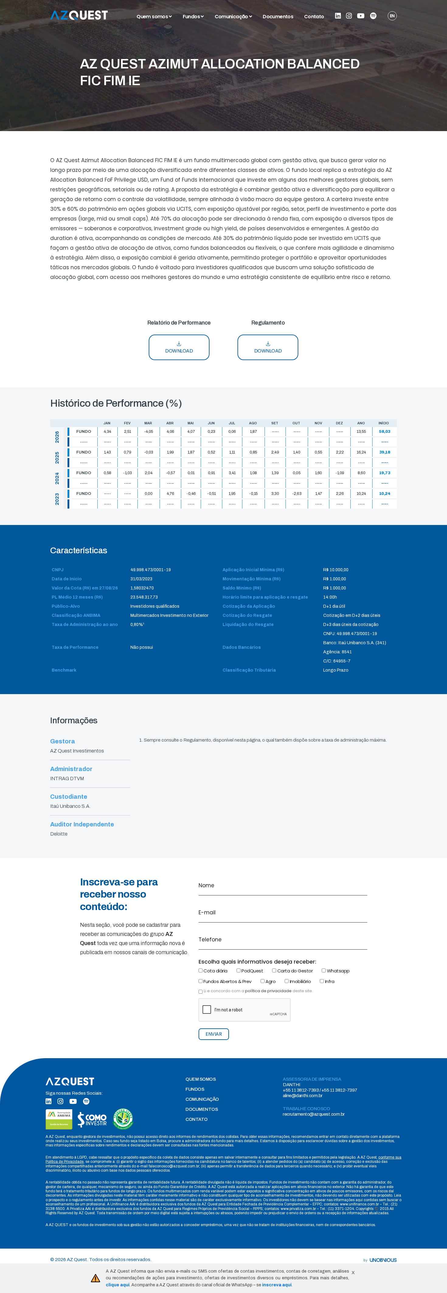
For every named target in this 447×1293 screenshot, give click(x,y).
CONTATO (196, 1119)
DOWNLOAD (179, 350)
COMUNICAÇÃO (202, 1099)
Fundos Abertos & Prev (227, 981)
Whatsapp (338, 971)
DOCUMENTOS (201, 1109)
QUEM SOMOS (200, 1079)
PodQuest (252, 971)
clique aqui (118, 1285)
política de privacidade (268, 991)
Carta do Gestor (294, 971)
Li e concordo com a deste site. (258, 991)
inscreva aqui (277, 1285)
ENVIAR (214, 1034)
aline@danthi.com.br (303, 1095)
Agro (270, 981)
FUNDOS (194, 1089)
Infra (329, 981)
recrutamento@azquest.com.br (314, 1114)
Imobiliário (300, 981)
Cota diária (215, 971)
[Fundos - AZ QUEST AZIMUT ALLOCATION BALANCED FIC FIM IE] (79, 15)
